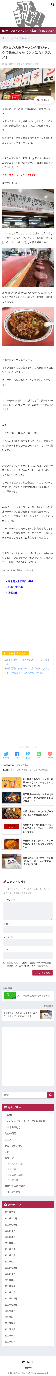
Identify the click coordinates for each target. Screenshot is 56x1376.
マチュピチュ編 (15, 1175)
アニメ (8, 1139)
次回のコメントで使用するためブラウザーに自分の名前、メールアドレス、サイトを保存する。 (29, 964)
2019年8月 (10, 1237)
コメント (9, 900)
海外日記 (9, 1158)
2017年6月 (10, 1323)
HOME (29, 1362)
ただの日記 (10, 1133)
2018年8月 (10, 1280)
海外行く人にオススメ (16, 1186)
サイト (6, 950)
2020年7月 (10, 1212)
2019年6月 (10, 1243)
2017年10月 (11, 1305)
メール (8, 937)
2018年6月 (10, 1286)
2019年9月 (10, 1231)
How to (8, 1115)
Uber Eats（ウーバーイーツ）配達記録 (25, 1121)
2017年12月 (11, 1298)
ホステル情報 (13, 1191)
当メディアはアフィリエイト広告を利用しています (28, 30)
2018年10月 (11, 1268)
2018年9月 (10, 1274)
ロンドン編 (12, 1180)
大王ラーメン (31, 770)
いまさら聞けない (14, 1127)
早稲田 (45, 770)
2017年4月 (10, 1335)
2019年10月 (11, 1224)
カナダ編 (11, 1169)
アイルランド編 (15, 1164)
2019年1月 (10, 1261)
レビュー (9, 1152)
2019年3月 (10, 1249)
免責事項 (28, 1367)
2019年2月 (10, 1255)
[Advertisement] (28, 710)
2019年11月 (11, 1218)
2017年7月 (10, 1317)
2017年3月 (10, 1342)
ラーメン (16, 770)
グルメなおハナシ (24, 765)
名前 (7, 924)
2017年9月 (10, 1311)
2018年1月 (10, 1292)
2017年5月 (10, 1329)
